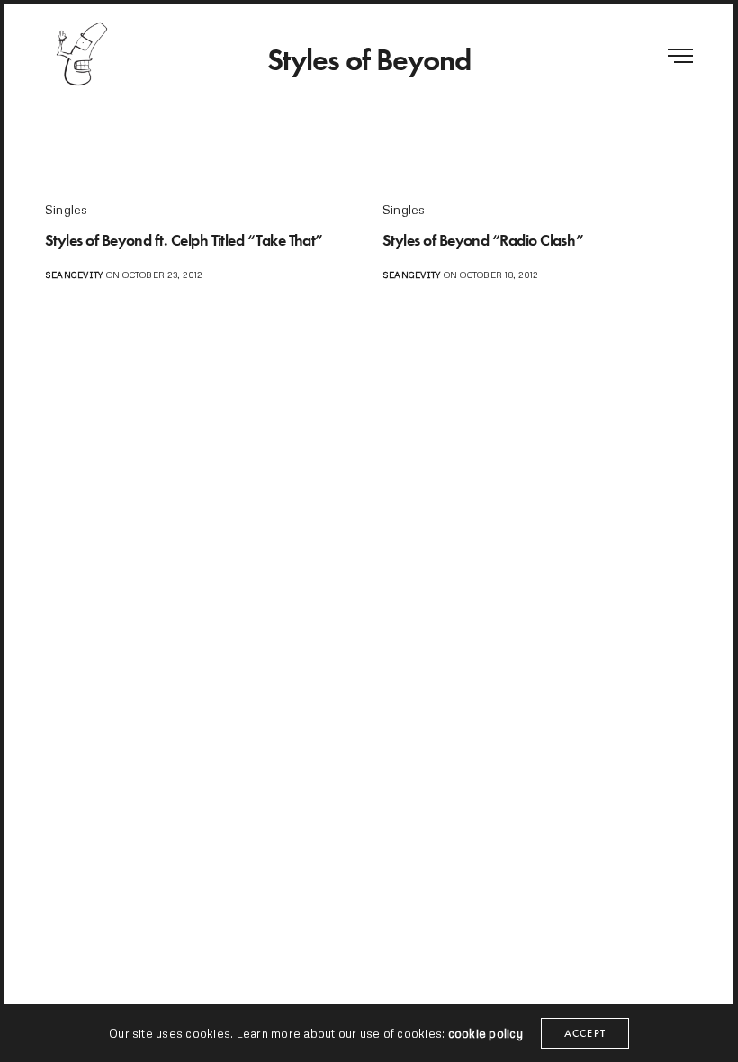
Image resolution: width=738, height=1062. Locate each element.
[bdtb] (81, 54)
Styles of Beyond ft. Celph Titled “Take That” (184, 240)
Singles (66, 209)
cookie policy (485, 1033)
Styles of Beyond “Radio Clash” (483, 240)
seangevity (74, 274)
